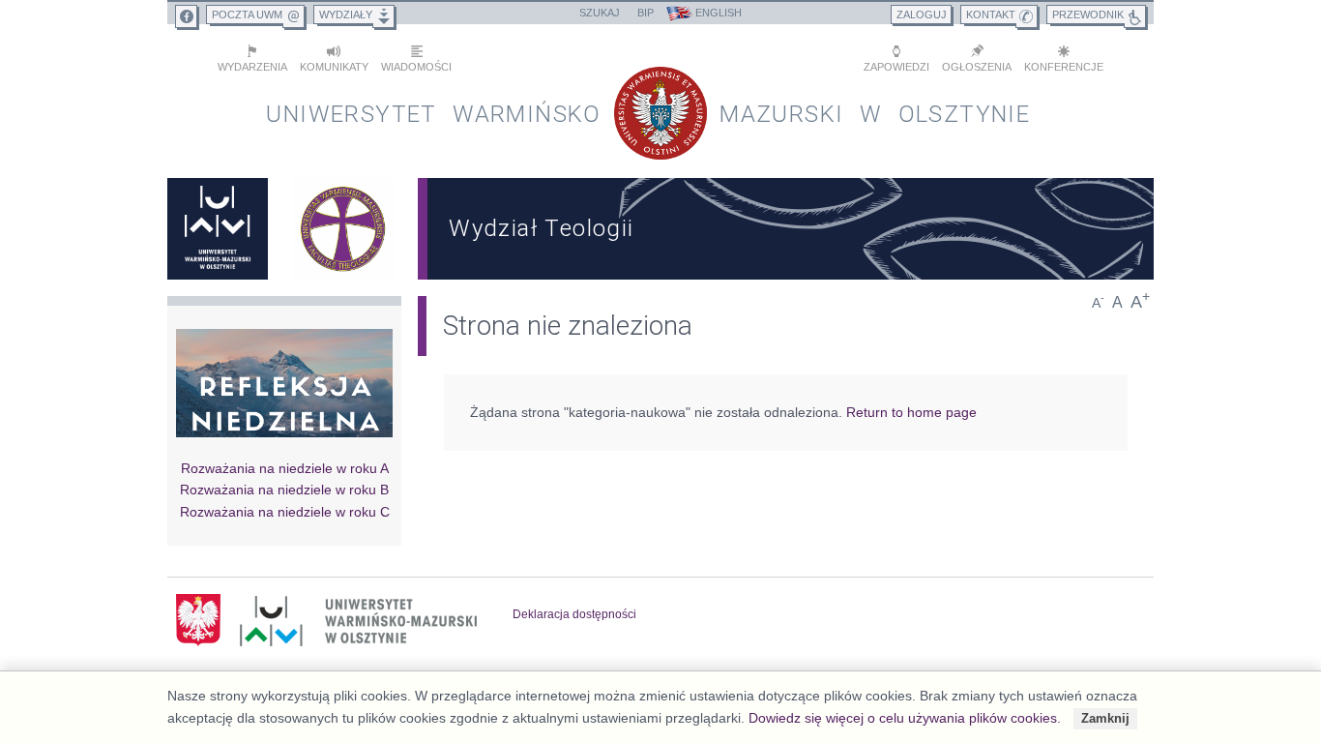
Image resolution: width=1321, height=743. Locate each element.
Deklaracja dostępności (574, 614)
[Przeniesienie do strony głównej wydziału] (343, 229)
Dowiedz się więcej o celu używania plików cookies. (905, 718)
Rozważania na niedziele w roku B (284, 489)
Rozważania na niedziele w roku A (285, 468)
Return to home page (911, 412)
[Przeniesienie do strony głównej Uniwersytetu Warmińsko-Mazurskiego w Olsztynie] (217, 229)
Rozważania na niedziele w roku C (285, 512)
